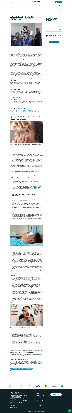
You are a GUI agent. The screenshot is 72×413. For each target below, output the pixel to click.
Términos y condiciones (41, 400)
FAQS (38, 393)
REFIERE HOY (43, 5)
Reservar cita (25, 402)
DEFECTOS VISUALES (30, 5)
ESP (10, 2)
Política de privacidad (41, 402)
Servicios (25, 395)
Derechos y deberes (40, 395)
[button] (62, 386)
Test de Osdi (25, 398)
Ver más (60, 21)
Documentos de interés (41, 403)
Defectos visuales (26, 397)
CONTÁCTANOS (49, 5)
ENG (13, 2)
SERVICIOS (22, 5)
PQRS (24, 403)
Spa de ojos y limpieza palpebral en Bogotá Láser (18, 377)
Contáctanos (25, 400)
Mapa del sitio (39, 405)
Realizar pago (53, 394)
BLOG (38, 5)
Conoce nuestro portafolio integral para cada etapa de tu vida (35, 377)
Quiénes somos (26, 393)
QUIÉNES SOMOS (15, 5)
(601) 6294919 (12, 405)
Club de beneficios (40, 398)
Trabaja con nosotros (41, 397)
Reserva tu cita (58, 2)
